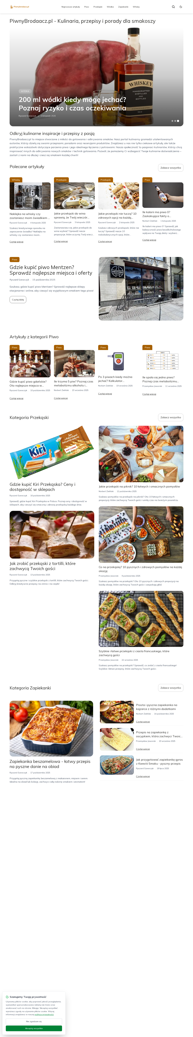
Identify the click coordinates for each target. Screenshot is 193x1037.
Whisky (136, 7)
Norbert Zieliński (149, 221)
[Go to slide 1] (172, 121)
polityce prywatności (44, 1014)
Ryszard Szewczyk (27, 116)
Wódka (110, 7)
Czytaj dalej (18, 299)
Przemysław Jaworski (152, 386)
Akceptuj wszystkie (34, 1028)
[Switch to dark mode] (180, 6)
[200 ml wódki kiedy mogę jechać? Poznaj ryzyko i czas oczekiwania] (96, 76)
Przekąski (98, 7)
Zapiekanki (123, 7)
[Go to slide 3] (178, 121)
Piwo (86, 7)
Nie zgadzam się (34, 1021)
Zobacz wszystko (171, 167)
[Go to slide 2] (175, 121)
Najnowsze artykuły (71, 7)
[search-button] (173, 6)
